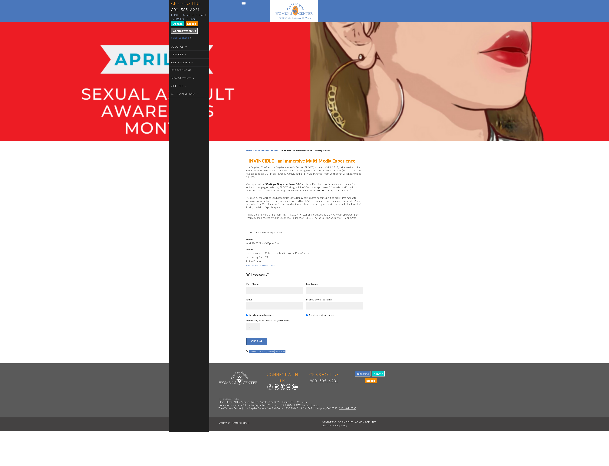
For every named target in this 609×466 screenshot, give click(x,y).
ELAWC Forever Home (306, 404)
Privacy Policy (339, 425)
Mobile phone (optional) (319, 299)
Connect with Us (184, 31)
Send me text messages (321, 314)
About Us (177, 46)
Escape (191, 23)
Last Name (312, 284)
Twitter (235, 422)
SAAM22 (270, 351)
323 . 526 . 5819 (298, 401)
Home (249, 150)
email (246, 422)
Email (249, 299)
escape (370, 380)
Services (177, 54)
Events (274, 150)
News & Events (181, 78)
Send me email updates (261, 314)
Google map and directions (260, 265)
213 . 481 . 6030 (347, 408)
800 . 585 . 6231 (185, 9)
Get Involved (180, 62)
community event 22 (257, 351)
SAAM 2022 (280, 351)
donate (378, 374)
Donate (178, 23)
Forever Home (181, 70)
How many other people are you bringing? (268, 320)
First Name (252, 284)
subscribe (363, 374)
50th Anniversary (183, 93)
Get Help (177, 85)
